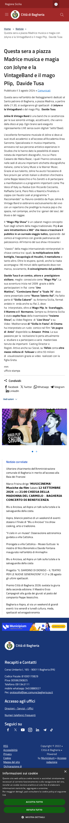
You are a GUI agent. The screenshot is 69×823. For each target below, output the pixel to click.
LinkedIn (14, 391)
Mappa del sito (11, 762)
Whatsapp (43, 387)
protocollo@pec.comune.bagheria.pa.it (31, 692)
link (4, 795)
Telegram (59, 387)
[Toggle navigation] (7, 14)
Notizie (20, 29)
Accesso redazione (56, 760)
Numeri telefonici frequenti (20, 715)
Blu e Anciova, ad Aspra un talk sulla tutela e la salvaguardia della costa (33, 561)
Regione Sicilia (13, 4)
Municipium (48, 758)
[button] (34, 817)
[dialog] (34, 795)
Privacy (7, 754)
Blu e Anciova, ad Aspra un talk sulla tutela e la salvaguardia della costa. (33, 509)
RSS (5, 746)
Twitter (28, 387)
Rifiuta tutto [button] (34, 809)
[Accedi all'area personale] (56, 4)
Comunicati (44, 90)
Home (7, 29)
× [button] (65, 771)
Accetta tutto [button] (34, 802)
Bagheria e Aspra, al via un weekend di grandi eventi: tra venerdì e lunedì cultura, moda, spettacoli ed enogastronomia (32, 608)
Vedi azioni (8, 399)
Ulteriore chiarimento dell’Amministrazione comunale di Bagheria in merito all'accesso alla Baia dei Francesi (32, 473)
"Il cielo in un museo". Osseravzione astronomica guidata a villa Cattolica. (33, 535)
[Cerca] (62, 15)
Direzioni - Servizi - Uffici (19, 708)
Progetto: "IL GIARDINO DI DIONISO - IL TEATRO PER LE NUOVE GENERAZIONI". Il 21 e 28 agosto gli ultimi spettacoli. (33, 574)
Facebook (13, 387)
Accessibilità (10, 750)
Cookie (7, 758)
